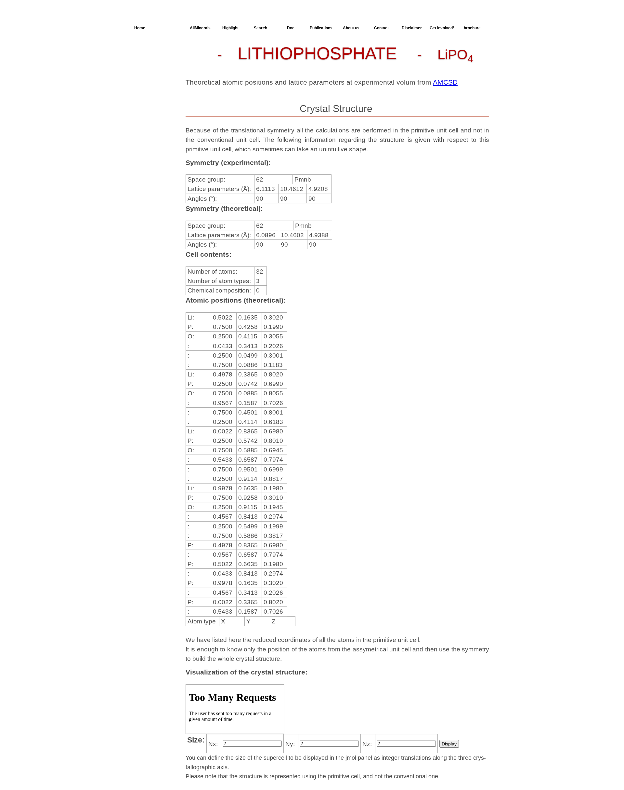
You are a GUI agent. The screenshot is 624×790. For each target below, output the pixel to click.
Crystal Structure (147, 52)
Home (139, 28)
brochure (472, 28)
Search (260, 28)
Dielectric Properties (148, 76)
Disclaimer (412, 28)
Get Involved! (442, 28)
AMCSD (445, 82)
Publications (321, 28)
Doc (290, 28)
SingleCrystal (152, 98)
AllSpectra (170, 28)
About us (351, 28)
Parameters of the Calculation (154, 63)
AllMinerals (200, 28)
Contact (381, 28)
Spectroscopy (152, 87)
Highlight (230, 28)
